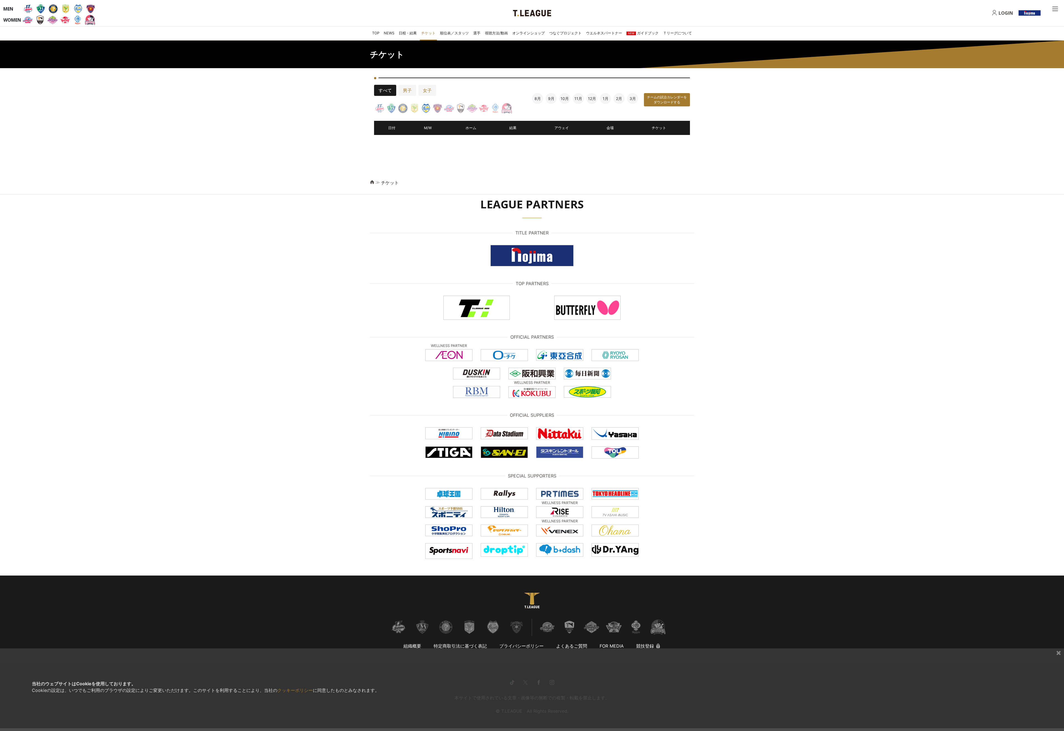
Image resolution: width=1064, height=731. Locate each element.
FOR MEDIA (612, 646)
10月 (565, 98)
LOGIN (1006, 13)
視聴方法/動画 (496, 33)
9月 (551, 98)
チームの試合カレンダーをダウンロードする (667, 99)
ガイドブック (643, 33)
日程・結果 (408, 33)
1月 (605, 98)
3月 (633, 98)
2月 (619, 98)
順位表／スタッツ (454, 33)
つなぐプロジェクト (565, 33)
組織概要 (412, 646)
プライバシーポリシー (521, 646)
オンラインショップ (528, 33)
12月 (592, 98)
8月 (537, 98)
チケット (428, 33)
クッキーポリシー (295, 690)
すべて (385, 90)
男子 (407, 90)
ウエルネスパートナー (604, 33)
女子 (427, 90)
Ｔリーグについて (677, 33)
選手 (476, 33)
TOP (375, 33)
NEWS (389, 33)
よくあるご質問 (571, 646)
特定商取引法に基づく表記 (460, 646)
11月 (578, 98)
